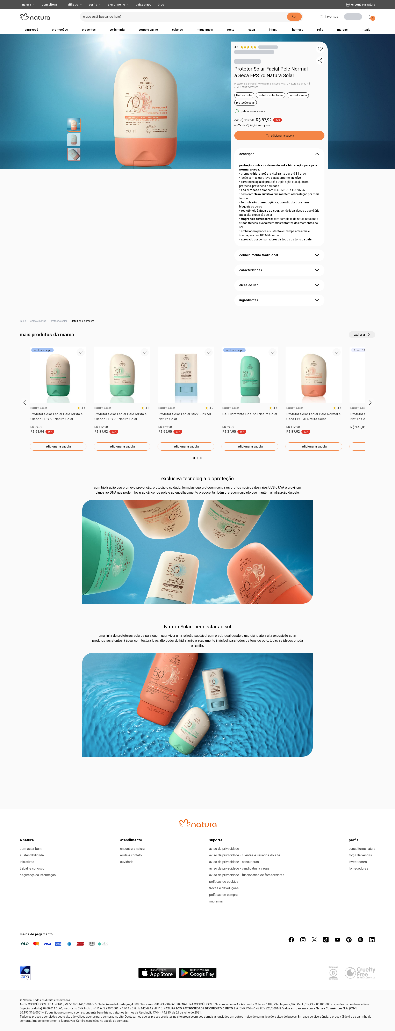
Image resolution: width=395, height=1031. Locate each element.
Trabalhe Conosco (32, 1013)
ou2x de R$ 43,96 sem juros (252, 125)
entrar (354, 17)
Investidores (358, 1006)
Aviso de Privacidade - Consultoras (234, 1006)
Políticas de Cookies (223, 1026)
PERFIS (353, 984)
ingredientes (248, 300)
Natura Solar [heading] (38, 407)
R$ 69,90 (228, 427)
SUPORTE (215, 984)
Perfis (93, 4)
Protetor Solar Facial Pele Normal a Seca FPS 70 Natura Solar (271, 72)
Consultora (49, 4)
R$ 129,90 (165, 427)
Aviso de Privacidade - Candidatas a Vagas (239, 1013)
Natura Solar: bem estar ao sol (197, 771)
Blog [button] (161, 4)
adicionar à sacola (58, 446)
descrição (246, 154)
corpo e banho (38, 321)
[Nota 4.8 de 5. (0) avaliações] (268, 47)
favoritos (330, 17)
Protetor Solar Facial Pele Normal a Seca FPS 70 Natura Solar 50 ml (272, 83)
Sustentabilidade (32, 1000)
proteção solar (59, 321)
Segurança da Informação (38, 1019)
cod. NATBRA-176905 (246, 87)
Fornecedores (358, 1013)
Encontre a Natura (363, 4)
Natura (26, 4)
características (250, 270)
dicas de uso (249, 285)
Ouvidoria (126, 1006)
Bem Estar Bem (31, 993)
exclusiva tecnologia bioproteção (197, 623)
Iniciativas (27, 1006)
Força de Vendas (360, 1000)
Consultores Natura (362, 993)
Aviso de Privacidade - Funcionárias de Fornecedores (246, 1019)
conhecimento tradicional (258, 255)
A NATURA (27, 984)
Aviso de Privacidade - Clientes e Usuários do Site (244, 1000)
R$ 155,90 (165, 571)
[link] (58, 417)
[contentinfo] (81, 408)
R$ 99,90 (36, 427)
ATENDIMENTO (131, 984)
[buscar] (293, 17)
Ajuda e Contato (131, 1000)
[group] (58, 399)
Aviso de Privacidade (224, 993)
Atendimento (116, 4)
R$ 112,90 (101, 427)
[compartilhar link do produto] (320, 60)
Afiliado (72, 4)
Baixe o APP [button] (143, 4)
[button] (320, 49)
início (23, 321)
